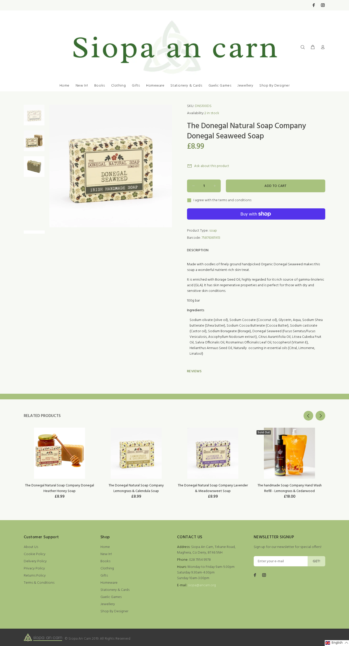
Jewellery (245, 86)
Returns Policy (35, 576)
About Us (31, 547)
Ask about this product (211, 166)
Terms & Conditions (39, 583)
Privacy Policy (34, 568)
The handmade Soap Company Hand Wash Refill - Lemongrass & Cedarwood (290, 488)
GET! (316, 561)
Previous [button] (308, 416)
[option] (34, 117)
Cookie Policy (34, 554)
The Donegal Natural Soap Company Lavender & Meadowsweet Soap (213, 488)
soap (213, 231)
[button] (337, 643)
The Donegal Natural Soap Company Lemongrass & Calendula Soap (136, 488)
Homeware (155, 86)
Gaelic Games (219, 86)
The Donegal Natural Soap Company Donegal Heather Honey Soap (59, 488)
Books (99, 86)
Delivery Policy (35, 561)
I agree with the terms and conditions (222, 200)
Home (64, 86)
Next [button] (320, 416)
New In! (82, 86)
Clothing (118, 86)
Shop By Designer (274, 86)
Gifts (136, 86)
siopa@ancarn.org (202, 585)
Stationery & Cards (186, 86)
